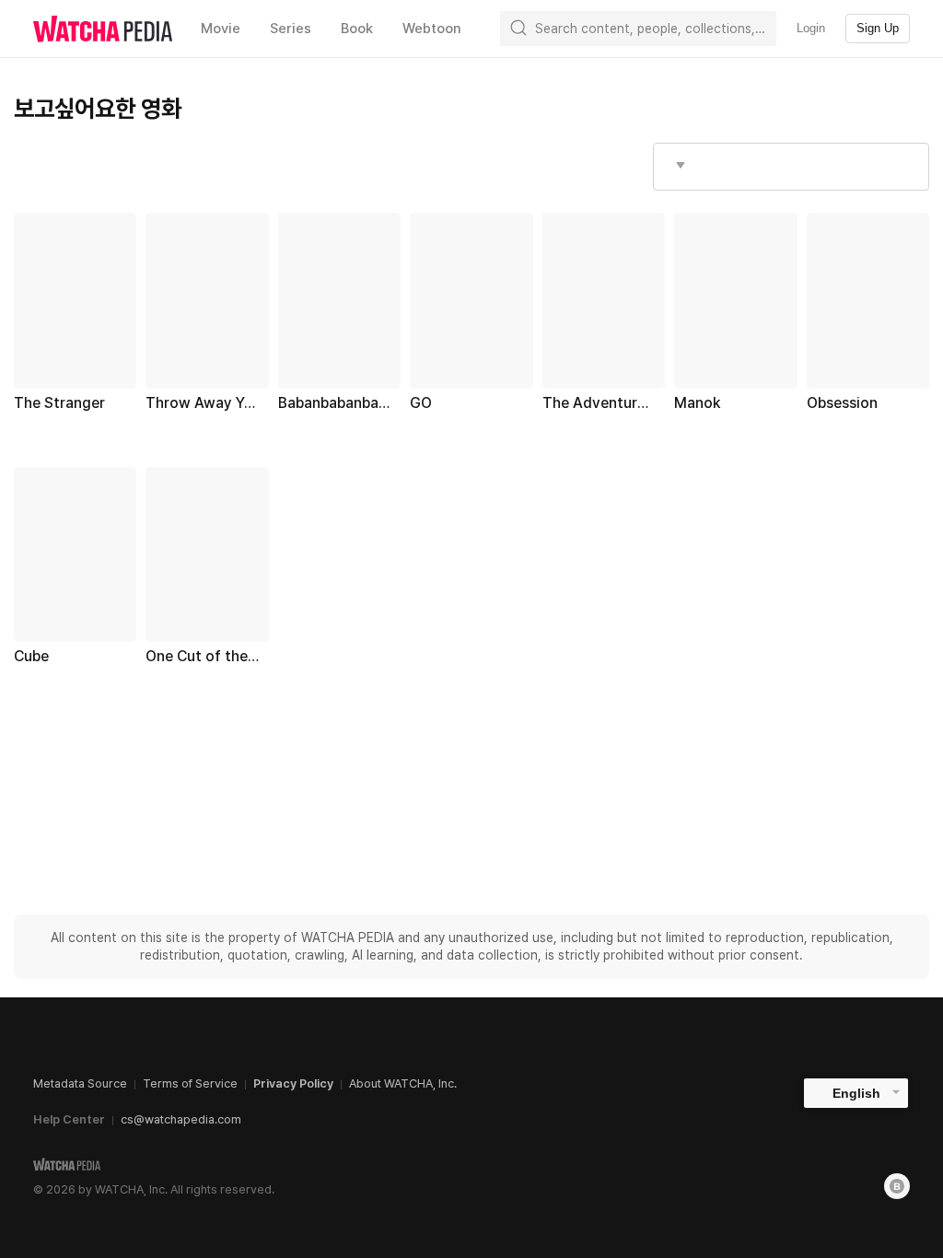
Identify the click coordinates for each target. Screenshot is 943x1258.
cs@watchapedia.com (181, 1119)
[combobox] (791, 167)
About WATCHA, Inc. (403, 1083)
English (856, 1093)
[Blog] (897, 1186)
